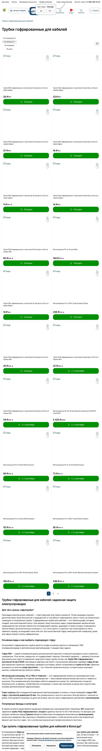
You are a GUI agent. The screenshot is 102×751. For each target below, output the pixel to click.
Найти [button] (31, 11)
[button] (47, 56)
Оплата (14, 2)
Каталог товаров (18, 10)
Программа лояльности (28, 2)
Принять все (66, 746)
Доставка (5, 2)
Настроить (51, 746)
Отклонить (36, 746)
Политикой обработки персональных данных (54, 740)
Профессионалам (45, 2)
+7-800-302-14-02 (92, 2)
